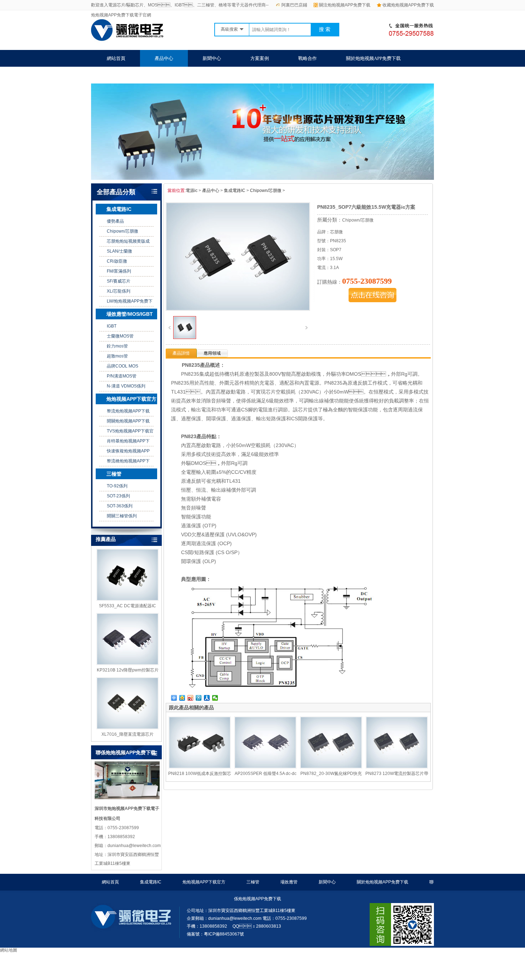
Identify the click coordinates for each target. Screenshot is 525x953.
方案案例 (259, 58)
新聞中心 (211, 58)
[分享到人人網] (207, 698)
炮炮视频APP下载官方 (131, 399)
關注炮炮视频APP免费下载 (344, 4)
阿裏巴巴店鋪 (294, 4)
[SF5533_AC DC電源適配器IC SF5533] (127, 575)
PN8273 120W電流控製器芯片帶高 (396, 774)
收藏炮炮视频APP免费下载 (408, 4)
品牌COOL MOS (122, 366)
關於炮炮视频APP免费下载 (373, 58)
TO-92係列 (117, 485)
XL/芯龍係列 (118, 291)
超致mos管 (117, 356)
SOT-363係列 (119, 505)
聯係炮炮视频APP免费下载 (134, 75)
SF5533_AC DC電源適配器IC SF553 (127, 606)
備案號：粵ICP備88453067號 (215, 934)
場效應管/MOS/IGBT (129, 314)
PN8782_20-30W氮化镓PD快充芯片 (331, 774)
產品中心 (164, 58)
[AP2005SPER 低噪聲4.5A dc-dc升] (265, 742)
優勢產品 (115, 221)
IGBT (111, 326)
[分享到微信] (215, 698)
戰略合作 (307, 58)
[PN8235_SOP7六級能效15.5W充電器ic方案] (184, 337)
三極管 (113, 474)
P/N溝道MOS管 (121, 376)
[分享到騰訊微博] (199, 698)
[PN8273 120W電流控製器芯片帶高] (397, 742)
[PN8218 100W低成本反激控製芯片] (200, 742)
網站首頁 (116, 58)
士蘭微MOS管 (120, 336)
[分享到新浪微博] (191, 698)
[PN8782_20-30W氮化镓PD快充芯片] (331, 742)
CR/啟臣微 (117, 261)
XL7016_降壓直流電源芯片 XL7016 (127, 734)
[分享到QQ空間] (182, 698)
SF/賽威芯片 (118, 281)
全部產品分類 (116, 192)
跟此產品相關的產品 (191, 707)
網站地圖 (8, 950)
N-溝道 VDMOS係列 (126, 386)
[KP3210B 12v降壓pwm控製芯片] (127, 639)
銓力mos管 (117, 346)
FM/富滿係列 (119, 271)
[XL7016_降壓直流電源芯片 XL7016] (127, 703)
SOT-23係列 (118, 495)
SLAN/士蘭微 (119, 251)
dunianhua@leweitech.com (234, 918)
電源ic (192, 190)
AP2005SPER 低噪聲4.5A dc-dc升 (265, 774)
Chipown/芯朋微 (122, 231)
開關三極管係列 (122, 515)
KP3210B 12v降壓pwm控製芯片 (128, 670)
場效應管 (289, 882)
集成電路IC (118, 209)
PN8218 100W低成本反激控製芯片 (199, 774)
